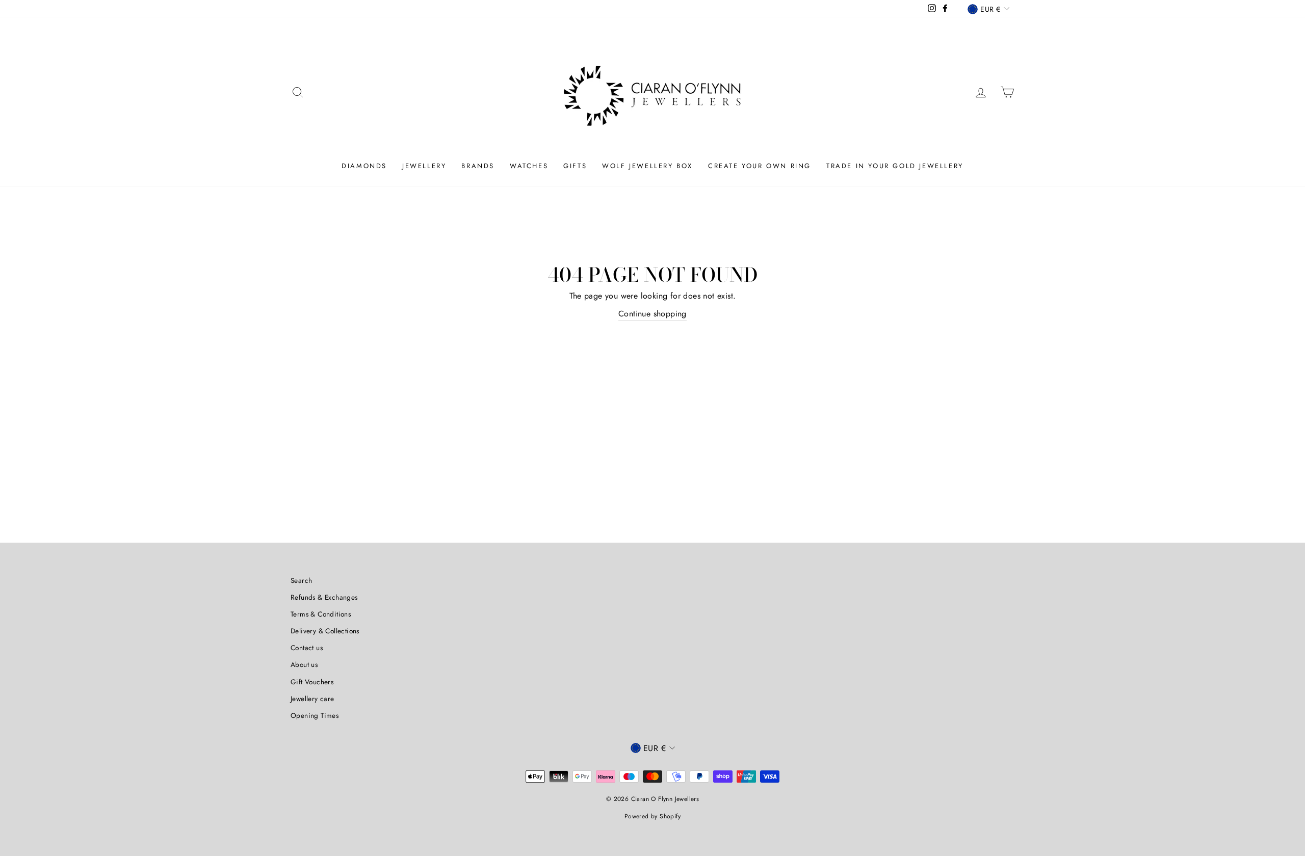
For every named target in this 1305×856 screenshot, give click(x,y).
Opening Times (314, 715)
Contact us (307, 648)
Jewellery (424, 166)
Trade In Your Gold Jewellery (894, 166)
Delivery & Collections (325, 631)
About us (304, 664)
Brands (477, 166)
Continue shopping (652, 313)
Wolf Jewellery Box (647, 166)
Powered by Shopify (652, 816)
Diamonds (364, 166)
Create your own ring (759, 166)
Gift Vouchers (312, 682)
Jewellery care (312, 698)
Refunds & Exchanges (324, 597)
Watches (529, 166)
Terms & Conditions (321, 614)
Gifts (575, 166)
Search (301, 580)
